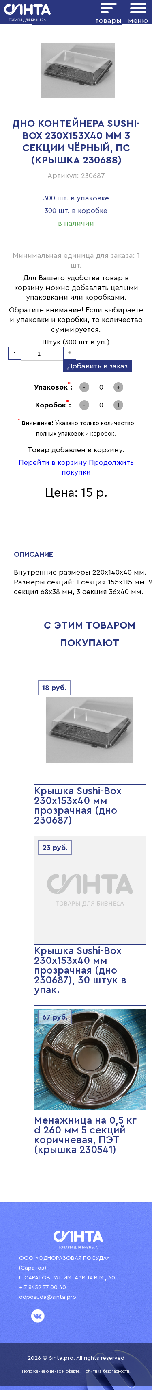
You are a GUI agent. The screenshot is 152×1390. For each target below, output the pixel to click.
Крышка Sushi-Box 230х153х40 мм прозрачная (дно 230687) (78, 806)
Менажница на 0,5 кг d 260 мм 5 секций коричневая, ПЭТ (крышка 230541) (85, 1135)
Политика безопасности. (106, 1371)
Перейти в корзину (53, 462)
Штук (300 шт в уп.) (76, 342)
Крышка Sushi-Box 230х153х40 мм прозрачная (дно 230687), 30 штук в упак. (80, 970)
